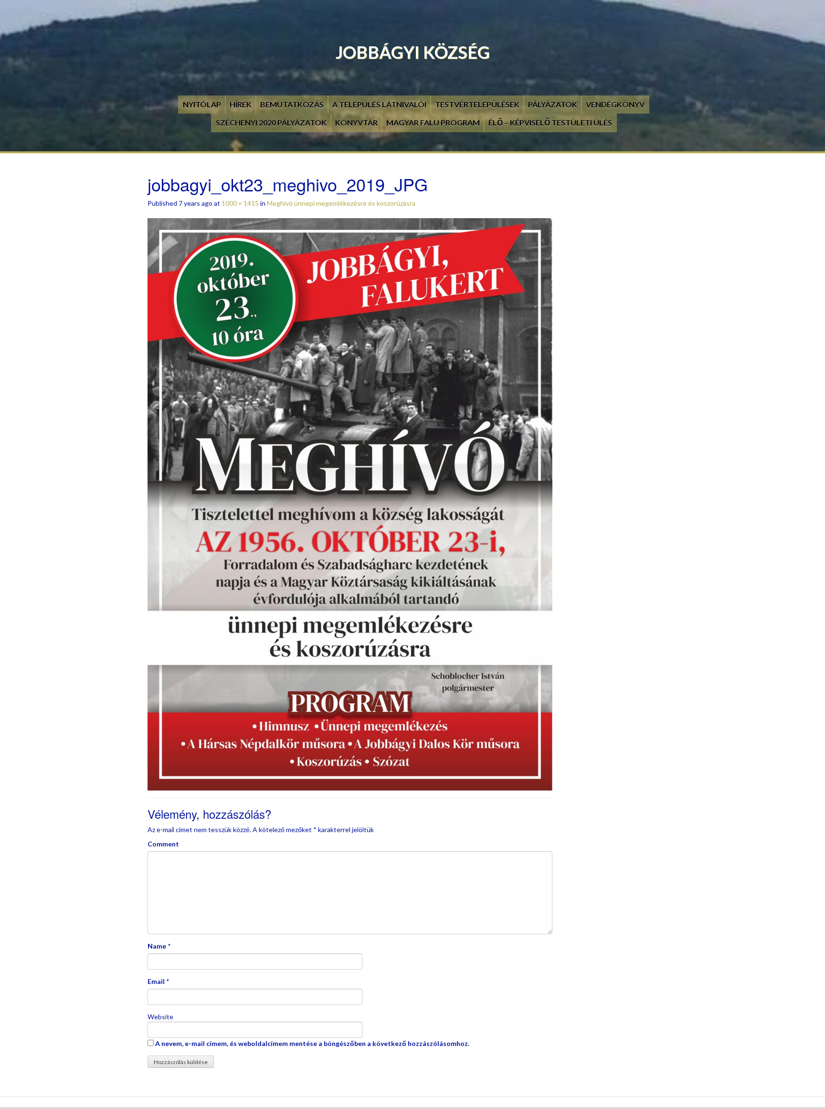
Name (157, 946)
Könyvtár (356, 122)
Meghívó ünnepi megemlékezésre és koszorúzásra (341, 203)
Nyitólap (202, 104)
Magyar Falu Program (433, 122)
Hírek (241, 104)
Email (156, 981)
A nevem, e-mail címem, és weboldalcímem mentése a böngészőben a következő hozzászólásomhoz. (312, 1043)
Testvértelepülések (477, 104)
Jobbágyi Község (413, 52)
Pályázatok (552, 104)
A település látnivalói (379, 104)
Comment (163, 844)
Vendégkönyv (615, 104)
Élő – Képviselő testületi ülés (550, 122)
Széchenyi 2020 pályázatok (271, 122)
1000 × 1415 (240, 203)
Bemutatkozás (292, 104)
